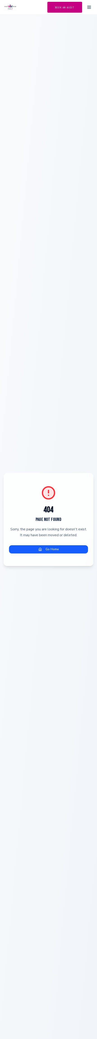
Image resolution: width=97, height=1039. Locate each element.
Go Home (52, 549)
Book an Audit (64, 7)
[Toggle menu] (89, 7)
